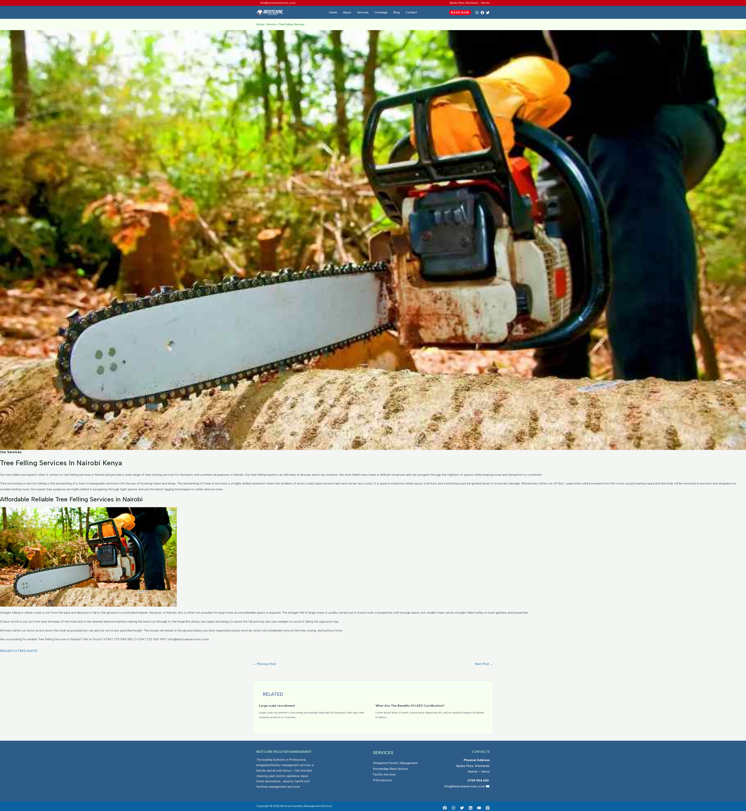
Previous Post (264, 664)
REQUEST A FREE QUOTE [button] (18, 651)
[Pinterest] (488, 808)
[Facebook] (482, 12)
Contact (411, 12)
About (347, 12)
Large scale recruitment (277, 705)
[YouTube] (479, 808)
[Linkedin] (470, 808)
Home (333, 12)
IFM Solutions (382, 780)
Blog (396, 12)
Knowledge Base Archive (390, 769)
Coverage (381, 12)
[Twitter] (488, 12)
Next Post (484, 664)
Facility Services (384, 774)
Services (363, 12)
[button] (460, 12)
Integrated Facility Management (395, 763)
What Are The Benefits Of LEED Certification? (410, 705)
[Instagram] (477, 12)
